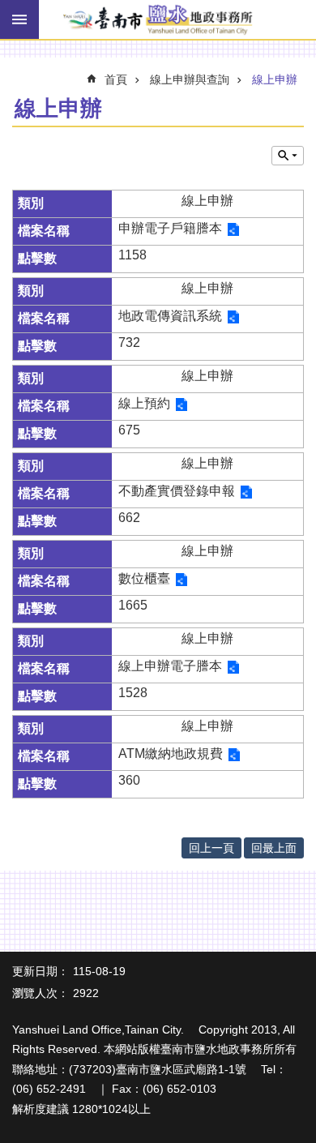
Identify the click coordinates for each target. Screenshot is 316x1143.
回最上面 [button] (274, 847)
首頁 (116, 79)
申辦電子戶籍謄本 (170, 228)
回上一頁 (211, 847)
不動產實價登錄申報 (176, 491)
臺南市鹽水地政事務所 (158, 20)
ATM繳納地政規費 (170, 753)
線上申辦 (274, 79)
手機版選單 (19, 19)
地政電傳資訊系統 (170, 316)
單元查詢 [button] (287, 155)
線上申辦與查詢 (189, 79)
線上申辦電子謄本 (170, 666)
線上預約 (144, 403)
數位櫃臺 (144, 578)
